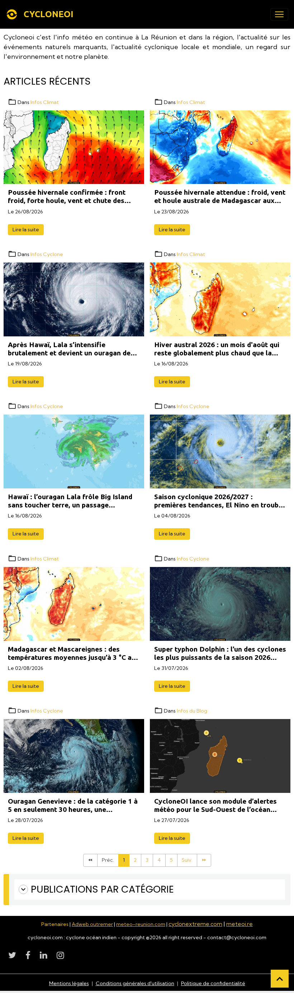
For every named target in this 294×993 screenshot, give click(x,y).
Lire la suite (26, 229)
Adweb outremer (92, 924)
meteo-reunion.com (140, 924)
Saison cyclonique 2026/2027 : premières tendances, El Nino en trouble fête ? (219, 501)
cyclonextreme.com (195, 923)
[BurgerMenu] (279, 14)
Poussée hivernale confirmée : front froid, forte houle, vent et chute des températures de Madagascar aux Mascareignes (66, 196)
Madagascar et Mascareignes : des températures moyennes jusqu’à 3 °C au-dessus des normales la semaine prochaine (73, 653)
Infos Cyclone (46, 254)
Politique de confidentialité (213, 983)
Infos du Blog (192, 711)
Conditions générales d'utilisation (135, 983)
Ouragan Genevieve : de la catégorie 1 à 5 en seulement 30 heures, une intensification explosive (73, 805)
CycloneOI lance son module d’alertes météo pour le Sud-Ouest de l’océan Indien (215, 805)
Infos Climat (44, 102)
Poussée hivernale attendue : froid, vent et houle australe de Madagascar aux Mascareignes (219, 196)
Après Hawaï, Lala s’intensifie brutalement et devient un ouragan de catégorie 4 (69, 349)
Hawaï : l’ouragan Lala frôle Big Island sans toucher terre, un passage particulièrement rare (70, 501)
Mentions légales (69, 983)
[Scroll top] (280, 979)
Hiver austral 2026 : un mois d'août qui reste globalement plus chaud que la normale (216, 349)
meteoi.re (239, 923)
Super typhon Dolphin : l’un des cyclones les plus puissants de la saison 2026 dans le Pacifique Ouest (220, 653)
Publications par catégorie (102, 889)
